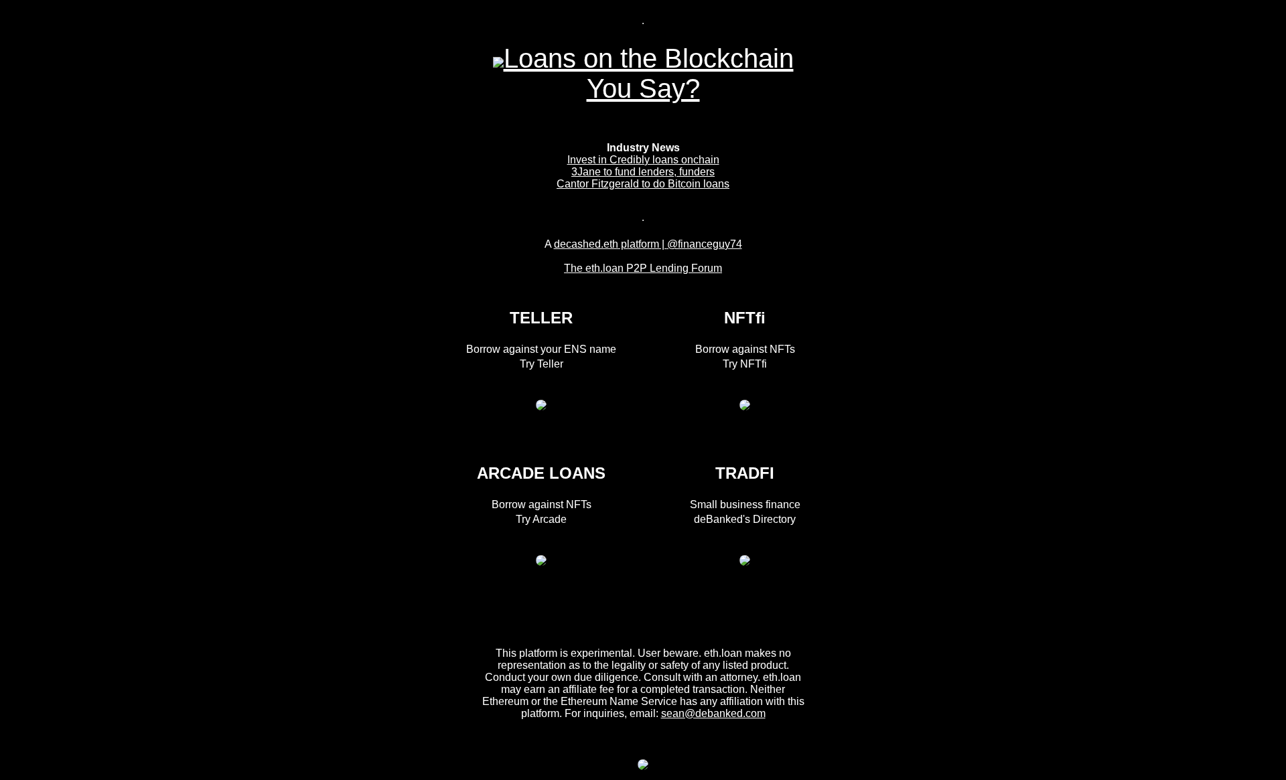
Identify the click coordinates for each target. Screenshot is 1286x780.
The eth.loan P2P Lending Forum (643, 268)
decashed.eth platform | (610, 244)
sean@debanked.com (713, 713)
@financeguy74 (704, 244)
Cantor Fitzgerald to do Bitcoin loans (643, 183)
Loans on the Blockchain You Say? (649, 73)
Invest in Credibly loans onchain (643, 159)
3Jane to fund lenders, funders (643, 171)
